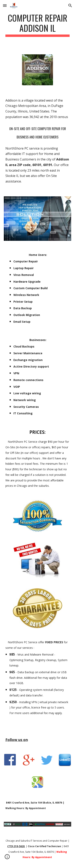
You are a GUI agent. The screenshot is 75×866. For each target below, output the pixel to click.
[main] (37, 24)
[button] (5, 5)
